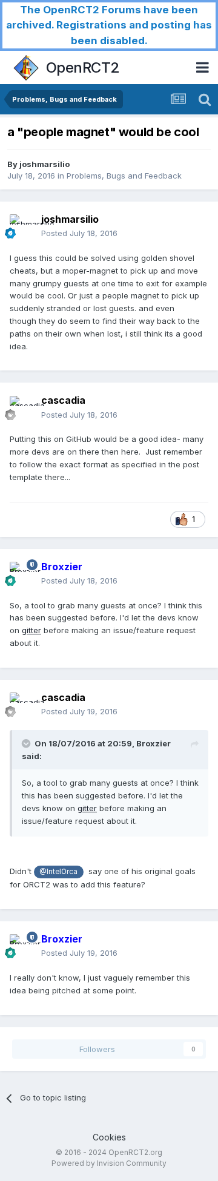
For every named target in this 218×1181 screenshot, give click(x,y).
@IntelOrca (58, 871)
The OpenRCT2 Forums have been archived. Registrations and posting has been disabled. (109, 25)
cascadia (63, 400)
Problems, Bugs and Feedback (124, 175)
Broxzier (153, 743)
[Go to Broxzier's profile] (22, 574)
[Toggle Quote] (27, 743)
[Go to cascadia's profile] (22, 408)
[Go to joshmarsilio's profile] (22, 226)
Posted (79, 233)
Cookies (109, 1137)
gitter (31, 630)
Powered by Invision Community (109, 1163)
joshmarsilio (44, 164)
